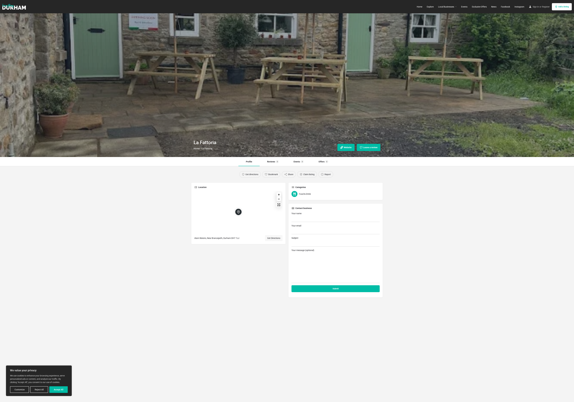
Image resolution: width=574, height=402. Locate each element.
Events (464, 7)
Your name (296, 213)
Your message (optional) (302, 250)
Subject (294, 238)
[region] (39, 380)
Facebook (505, 7)
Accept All (58, 389)
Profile (249, 161)
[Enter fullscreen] (279, 205)
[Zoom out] (279, 199)
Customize (19, 389)
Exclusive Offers (479, 7)
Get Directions (273, 238)
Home (419, 7)
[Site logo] (14, 6)
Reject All (39, 389)
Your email (296, 225)
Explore (430, 7)
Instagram (519, 7)
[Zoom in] (279, 194)
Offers (323, 161)
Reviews (272, 161)
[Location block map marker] (238, 212)
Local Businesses (446, 7)
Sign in (536, 7)
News (493, 7)
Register (546, 7)
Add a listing (563, 7)
